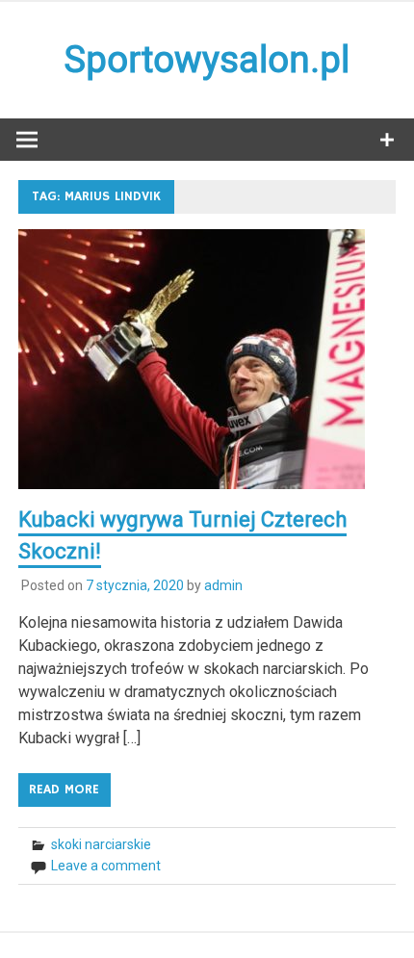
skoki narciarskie (101, 844)
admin (223, 585)
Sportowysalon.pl (207, 60)
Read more (64, 789)
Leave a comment (106, 865)
